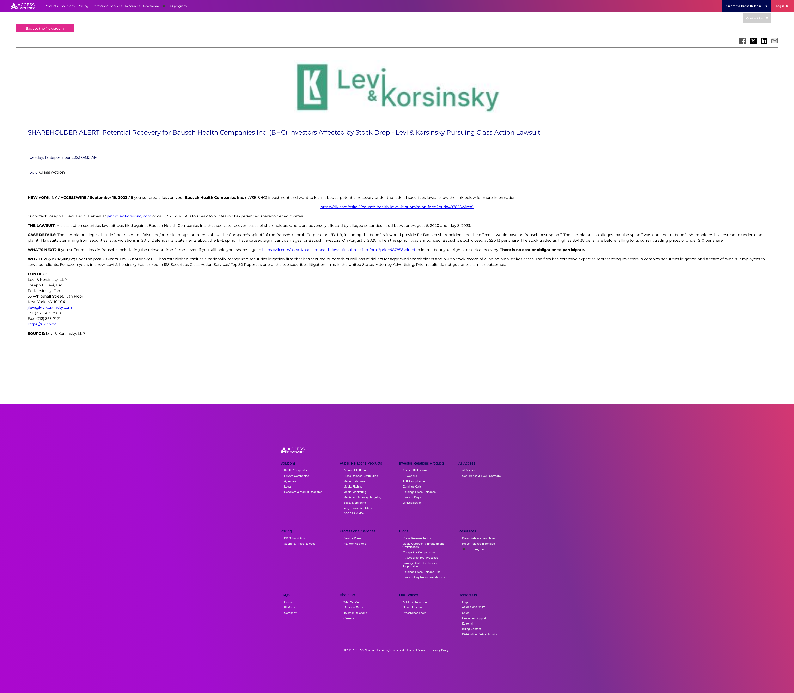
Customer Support (474, 618)
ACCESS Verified (354, 513)
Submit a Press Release (744, 6)
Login (780, 6)
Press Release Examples (478, 543)
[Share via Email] (774, 41)
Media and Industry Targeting (362, 497)
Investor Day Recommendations (424, 577)
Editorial (467, 623)
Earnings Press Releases (419, 492)
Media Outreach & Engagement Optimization (423, 545)
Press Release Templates (478, 538)
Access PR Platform (356, 470)
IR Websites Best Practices (420, 557)
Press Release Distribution (360, 475)
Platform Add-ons (354, 543)
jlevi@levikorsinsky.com (129, 216)
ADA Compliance (414, 481)
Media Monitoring (354, 492)
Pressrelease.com (414, 612)
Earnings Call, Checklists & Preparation (420, 564)
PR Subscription (294, 538)
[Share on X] (753, 41)
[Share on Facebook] (742, 41)
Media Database (354, 481)
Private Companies (296, 475)
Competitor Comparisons (419, 552)
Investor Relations (355, 612)
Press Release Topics (417, 538)
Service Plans (352, 538)
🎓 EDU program (174, 6)
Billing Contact (471, 629)
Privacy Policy (440, 650)
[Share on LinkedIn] (764, 41)
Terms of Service (417, 650)
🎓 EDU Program (473, 549)
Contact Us (754, 18)
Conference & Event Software (481, 475)
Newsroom (151, 6)
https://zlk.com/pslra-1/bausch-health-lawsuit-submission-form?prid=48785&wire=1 (397, 207)
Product (289, 602)
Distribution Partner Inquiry (479, 634)
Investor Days (412, 497)
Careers (348, 618)
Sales (465, 612)
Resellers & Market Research (303, 492)
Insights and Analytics (357, 508)
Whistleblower (412, 502)
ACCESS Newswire (415, 602)
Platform (289, 607)
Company (290, 612)
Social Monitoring (354, 502)
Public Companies (296, 470)
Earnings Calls (412, 486)
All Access (468, 470)
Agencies (290, 481)
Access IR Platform (415, 470)
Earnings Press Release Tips (421, 571)
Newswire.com (412, 607)
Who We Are (351, 602)
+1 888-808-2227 (473, 607)
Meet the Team (353, 607)
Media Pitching (353, 486)
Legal (287, 486)
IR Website (410, 475)
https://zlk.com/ (42, 324)
